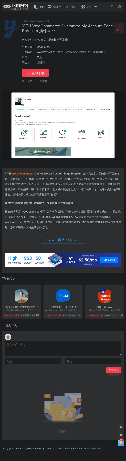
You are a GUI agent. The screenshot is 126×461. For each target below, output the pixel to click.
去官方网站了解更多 (63, 239)
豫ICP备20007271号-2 (52, 448)
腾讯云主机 (75, 448)
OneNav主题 (88, 448)
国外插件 (98, 52)
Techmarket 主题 (63, 306)
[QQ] (121, 435)
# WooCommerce (70, 315)
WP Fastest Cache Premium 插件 (21, 306)
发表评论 (113, 370)
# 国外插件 (36, 315)
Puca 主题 (105, 306)
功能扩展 (84, 52)
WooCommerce (67, 52)
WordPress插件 (37, 21)
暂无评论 (11, 325)
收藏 (119, 28)
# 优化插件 (25, 315)
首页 (26, 21)
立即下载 (38, 73)
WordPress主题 (54, 315)
